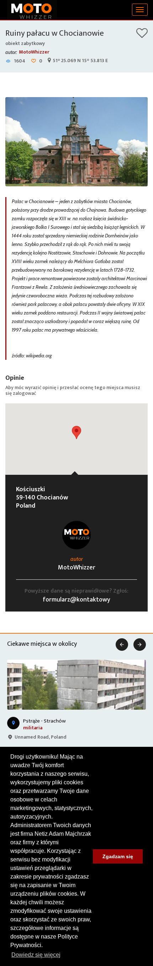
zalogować (24, 393)
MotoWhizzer (34, 52)
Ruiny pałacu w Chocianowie (54, 33)
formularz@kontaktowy (76, 599)
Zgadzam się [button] (117, 856)
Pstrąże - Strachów (44, 720)
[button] (76, 432)
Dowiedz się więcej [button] (35, 955)
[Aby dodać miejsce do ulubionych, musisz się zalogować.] (142, 35)
